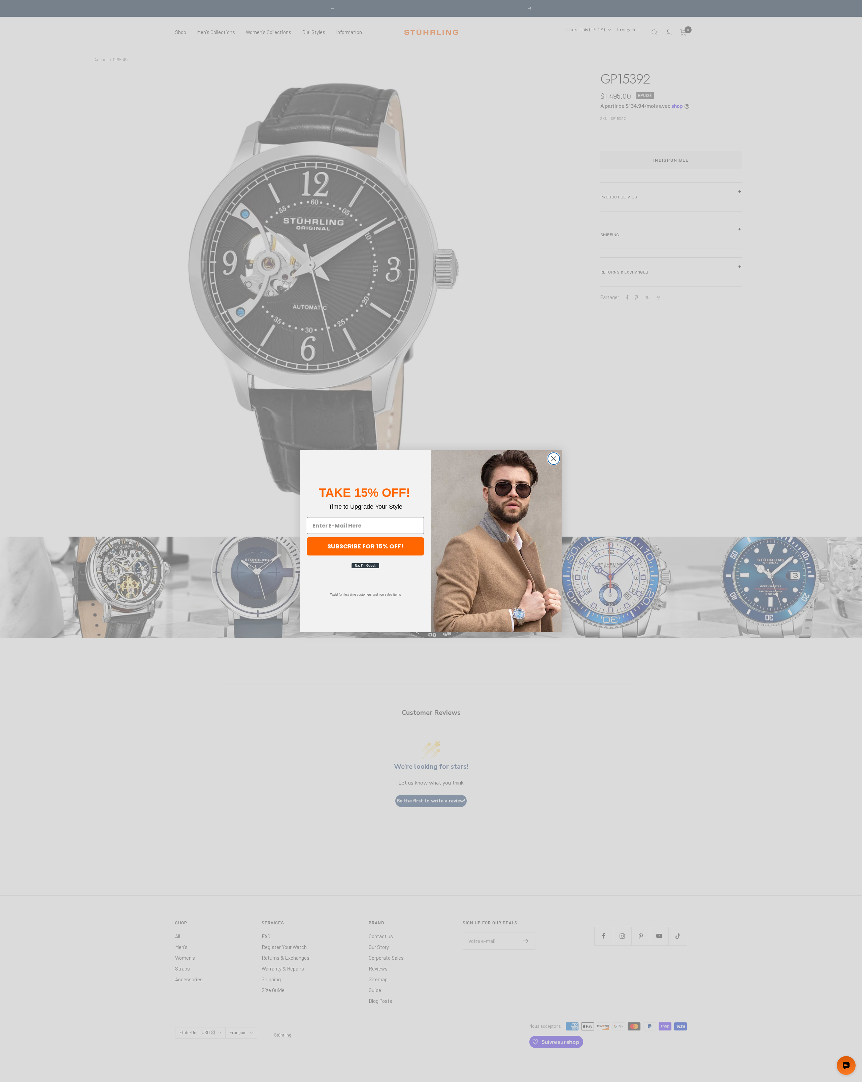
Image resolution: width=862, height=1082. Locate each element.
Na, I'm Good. (365, 565)
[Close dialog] (554, 459)
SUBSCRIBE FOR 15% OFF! (365, 546)
